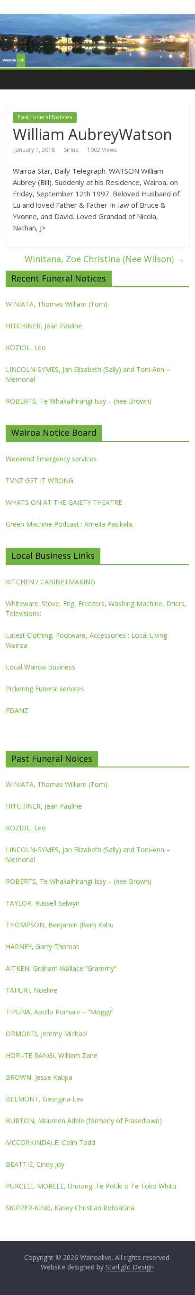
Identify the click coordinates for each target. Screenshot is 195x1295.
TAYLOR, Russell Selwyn (43, 903)
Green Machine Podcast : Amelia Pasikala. (69, 524)
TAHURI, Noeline (31, 990)
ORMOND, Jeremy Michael (47, 1033)
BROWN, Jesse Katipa (39, 1077)
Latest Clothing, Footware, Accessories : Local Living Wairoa (86, 640)
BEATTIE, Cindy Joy (35, 1164)
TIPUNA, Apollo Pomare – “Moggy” (60, 1011)
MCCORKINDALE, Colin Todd (50, 1142)
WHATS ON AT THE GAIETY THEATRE (64, 502)
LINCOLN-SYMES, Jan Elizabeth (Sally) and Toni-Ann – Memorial (88, 374)
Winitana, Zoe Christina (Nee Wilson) (105, 258)
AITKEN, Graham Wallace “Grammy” (61, 968)
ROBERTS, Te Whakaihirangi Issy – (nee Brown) (78, 400)
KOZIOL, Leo (26, 347)
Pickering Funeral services (45, 688)
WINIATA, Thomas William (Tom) (56, 304)
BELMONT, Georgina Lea (45, 1098)
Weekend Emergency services (51, 458)
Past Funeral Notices (45, 117)
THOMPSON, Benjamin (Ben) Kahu (60, 924)
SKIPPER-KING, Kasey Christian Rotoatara (70, 1207)
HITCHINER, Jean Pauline (44, 325)
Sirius (71, 150)
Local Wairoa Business (40, 666)
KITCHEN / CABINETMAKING (50, 581)
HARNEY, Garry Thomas (43, 946)
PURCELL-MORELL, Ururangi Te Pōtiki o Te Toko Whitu (91, 1185)
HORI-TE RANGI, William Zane (52, 1055)
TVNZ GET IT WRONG (39, 480)
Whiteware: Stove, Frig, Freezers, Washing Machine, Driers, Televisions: (96, 608)
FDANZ (17, 710)
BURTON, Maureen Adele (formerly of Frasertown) (84, 1120)
